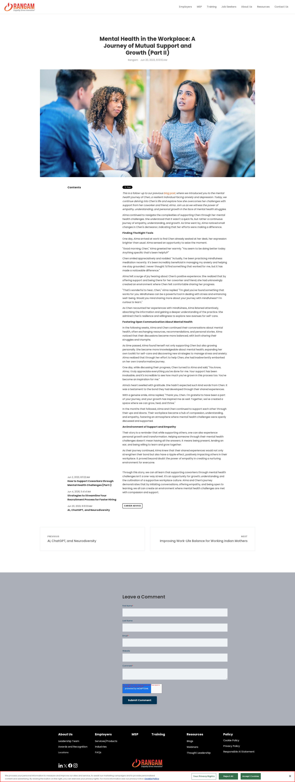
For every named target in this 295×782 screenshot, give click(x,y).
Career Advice (132, 505)
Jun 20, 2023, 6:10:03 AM (79, 506)
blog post (169, 193)
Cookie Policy (151, 778)
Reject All (228, 776)
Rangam (133, 60)
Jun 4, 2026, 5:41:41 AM (79, 491)
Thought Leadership (199, 753)
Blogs (190, 741)
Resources (263, 6)
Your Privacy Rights (203, 776)
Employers (185, 6)
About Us (246, 6)
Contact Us (281, 6)
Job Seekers (228, 6)
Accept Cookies (250, 776)
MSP (199, 6)
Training (211, 6)
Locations (63, 752)
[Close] (290, 776)
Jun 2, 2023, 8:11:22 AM (78, 477)
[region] (147, 776)
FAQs (98, 752)
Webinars (192, 747)
